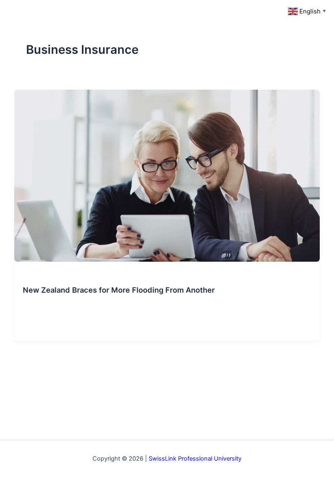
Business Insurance (47, 276)
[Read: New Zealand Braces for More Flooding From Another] (167, 175)
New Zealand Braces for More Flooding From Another (119, 289)
